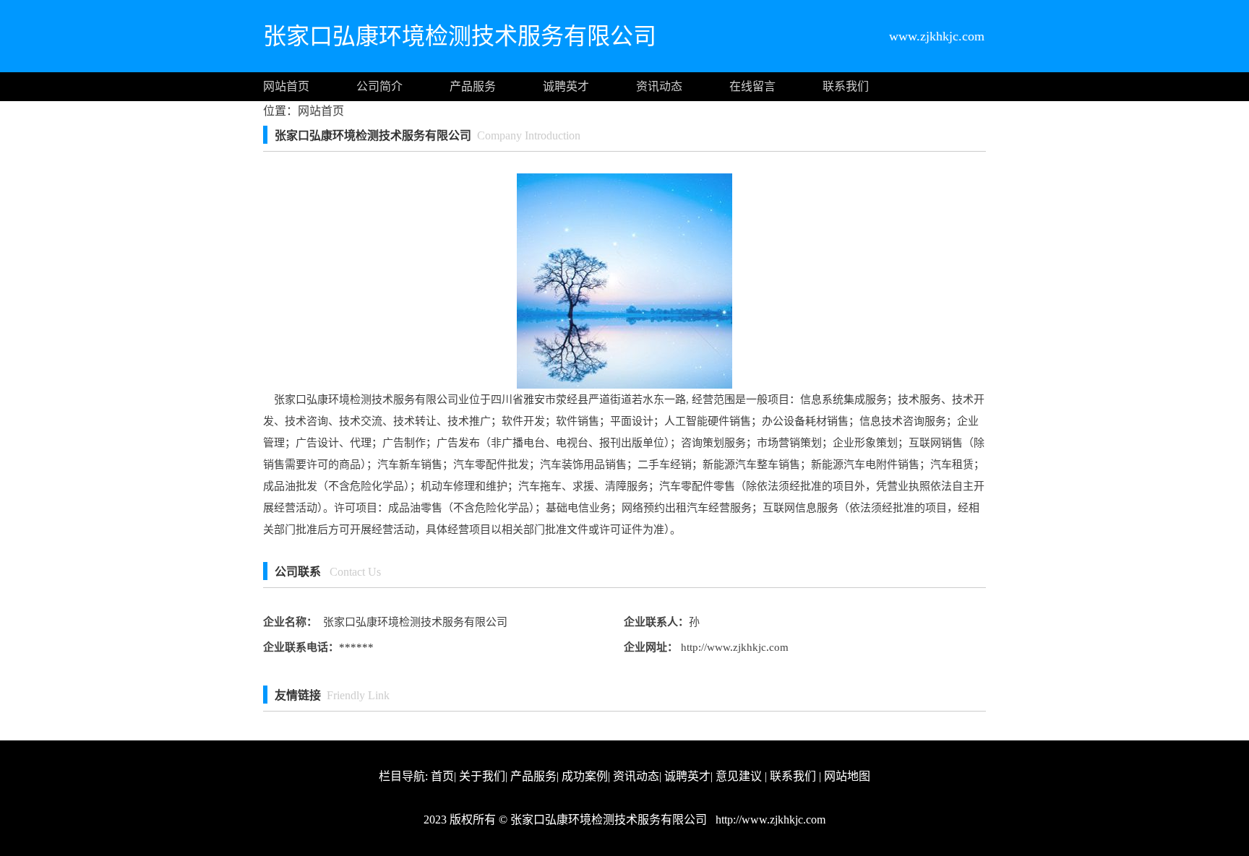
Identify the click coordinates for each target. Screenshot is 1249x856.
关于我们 (482, 776)
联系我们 (846, 86)
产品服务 (473, 86)
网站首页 (286, 86)
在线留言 (752, 86)
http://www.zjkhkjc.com (733, 647)
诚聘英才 (566, 86)
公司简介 (379, 86)
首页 (442, 776)
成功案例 (585, 776)
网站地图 (847, 776)
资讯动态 (659, 86)
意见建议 (739, 776)
